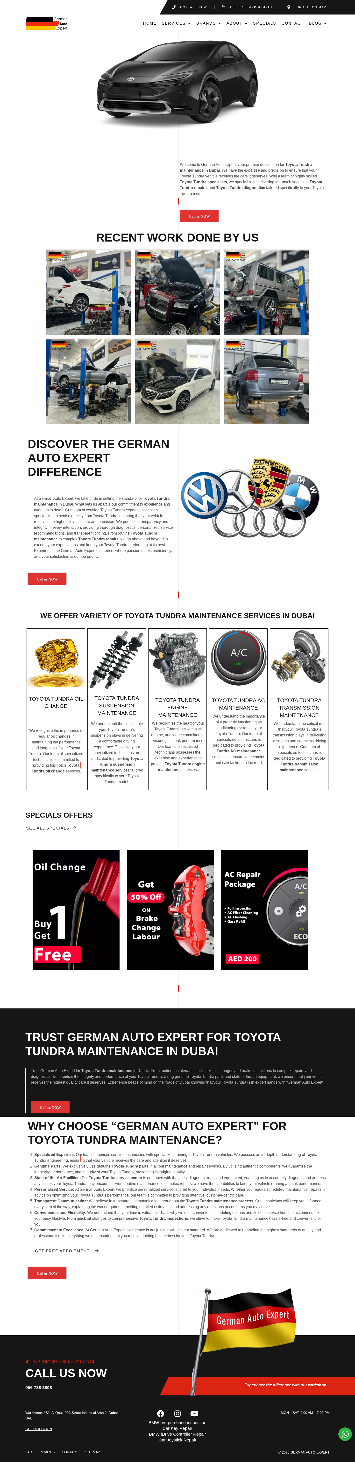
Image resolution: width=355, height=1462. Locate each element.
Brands (206, 23)
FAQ (28, 1452)
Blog (315, 23)
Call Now (75, 910)
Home (149, 23)
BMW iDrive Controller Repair (177, 1434)
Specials (264, 23)
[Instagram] (177, 1413)
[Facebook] (160, 1413)
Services (174, 23)
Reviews (47, 1452)
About (234, 23)
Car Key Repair (177, 1428)
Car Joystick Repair (177, 1440)
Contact (293, 23)
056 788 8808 (38, 1387)
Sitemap (92, 1452)
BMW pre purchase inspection (177, 1422)
